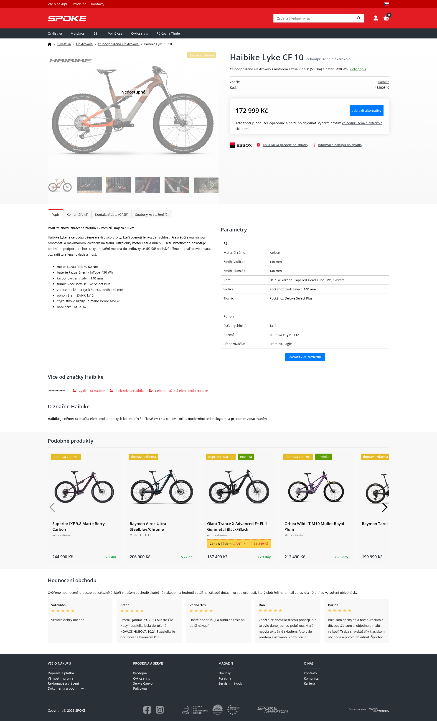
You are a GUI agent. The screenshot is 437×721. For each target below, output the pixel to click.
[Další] (385, 507)
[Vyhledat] (358, 18)
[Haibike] (60, 390)
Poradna (224, 678)
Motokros (78, 33)
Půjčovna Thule (168, 33)
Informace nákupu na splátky (340, 145)
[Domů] (49, 44)
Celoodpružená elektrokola (119, 44)
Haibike (383, 82)
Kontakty (97, 4)
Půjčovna (140, 688)
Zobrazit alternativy (366, 110)
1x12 (273, 325)
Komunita (311, 678)
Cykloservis (139, 33)
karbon (274, 252)
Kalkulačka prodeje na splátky (285, 145)
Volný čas (115, 33)
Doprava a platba (61, 673)
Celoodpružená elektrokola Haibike (181, 390)
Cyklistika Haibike (92, 390)
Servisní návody (230, 683)
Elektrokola (84, 44)
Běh (96, 33)
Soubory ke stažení (151, 214)
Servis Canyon (144, 683)
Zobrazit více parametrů (305, 357)
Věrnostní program (62, 678)
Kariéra (309, 683)
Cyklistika (55, 33)
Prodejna (79, 4)
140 (272, 261)
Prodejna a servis (148, 663)
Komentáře (77, 214)
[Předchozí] (52, 507)
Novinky (224, 673)
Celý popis (358, 69)
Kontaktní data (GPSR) (111, 214)
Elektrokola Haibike (130, 390)
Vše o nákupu (58, 4)
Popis (55, 214)
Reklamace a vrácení (63, 683)
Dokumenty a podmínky (66, 688)
